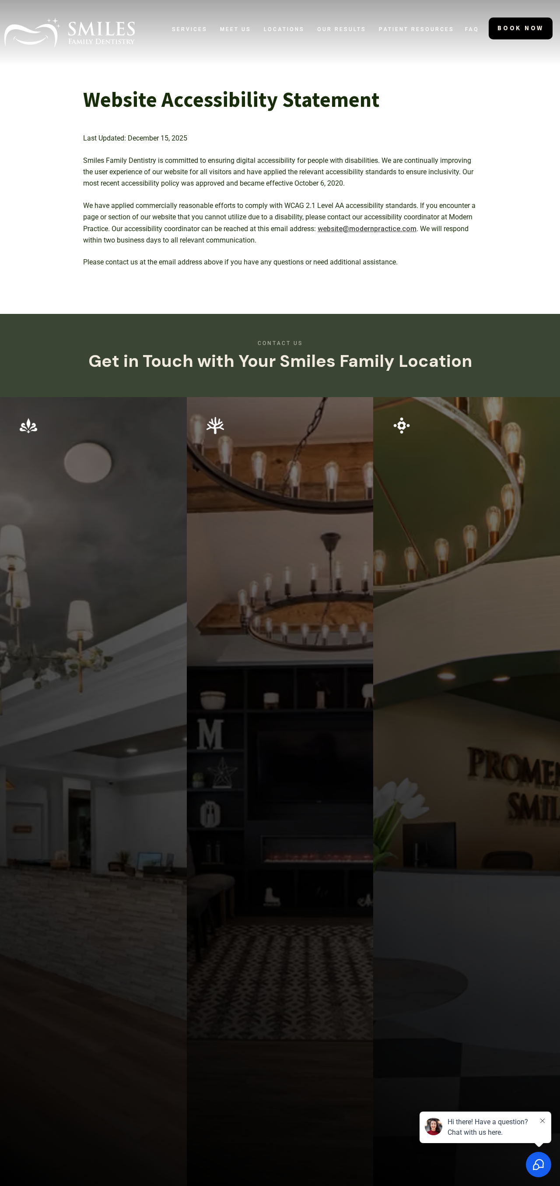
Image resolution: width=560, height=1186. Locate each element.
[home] (69, 33)
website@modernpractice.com (367, 229)
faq (472, 29)
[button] (190, 29)
